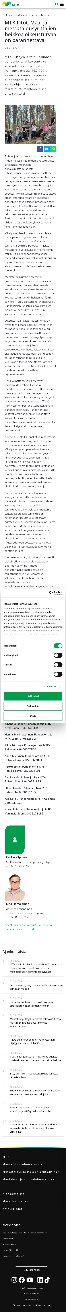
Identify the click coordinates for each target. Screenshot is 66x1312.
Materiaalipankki (16, 1201)
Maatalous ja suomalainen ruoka (28, 1179)
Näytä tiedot (49, 686)
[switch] (58, 655)
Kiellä (33, 716)
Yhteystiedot (13, 1209)
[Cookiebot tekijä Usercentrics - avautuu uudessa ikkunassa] (49, 593)
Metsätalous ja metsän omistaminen (31, 1171)
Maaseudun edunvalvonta (23, 1164)
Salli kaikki (33, 696)
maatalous (19, 925)
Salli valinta (33, 706)
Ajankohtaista (14, 1194)
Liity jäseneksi (31, 1269)
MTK (6, 1156)
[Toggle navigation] (61, 4)
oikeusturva (34, 925)
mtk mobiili (28, 929)
